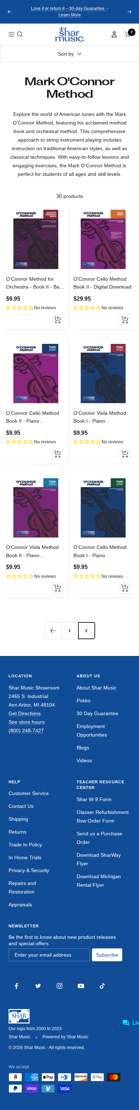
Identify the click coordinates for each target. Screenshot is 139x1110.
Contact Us (21, 806)
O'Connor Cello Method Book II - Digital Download (102, 283)
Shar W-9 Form (94, 799)
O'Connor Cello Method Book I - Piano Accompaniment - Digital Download (100, 551)
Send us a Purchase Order (99, 838)
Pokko (84, 700)
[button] (20, 34)
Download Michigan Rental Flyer (99, 881)
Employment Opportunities (92, 730)
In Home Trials (25, 857)
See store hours (27, 722)
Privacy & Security (29, 870)
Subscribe (107, 955)
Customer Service (29, 793)
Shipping (18, 819)
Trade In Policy (25, 844)
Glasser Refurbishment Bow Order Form (103, 816)
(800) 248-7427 (26, 730)
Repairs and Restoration (22, 887)
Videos (84, 760)
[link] (69, 34)
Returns (17, 832)
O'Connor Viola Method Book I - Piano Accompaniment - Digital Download (100, 417)
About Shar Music (97, 688)
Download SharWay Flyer (99, 859)
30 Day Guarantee (97, 713)
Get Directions (25, 713)
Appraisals (20, 904)
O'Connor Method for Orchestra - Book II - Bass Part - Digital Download (35, 283)
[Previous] (53, 630)
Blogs (83, 747)
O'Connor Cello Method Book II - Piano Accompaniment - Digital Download (33, 417)
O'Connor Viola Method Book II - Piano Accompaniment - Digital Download (33, 551)
